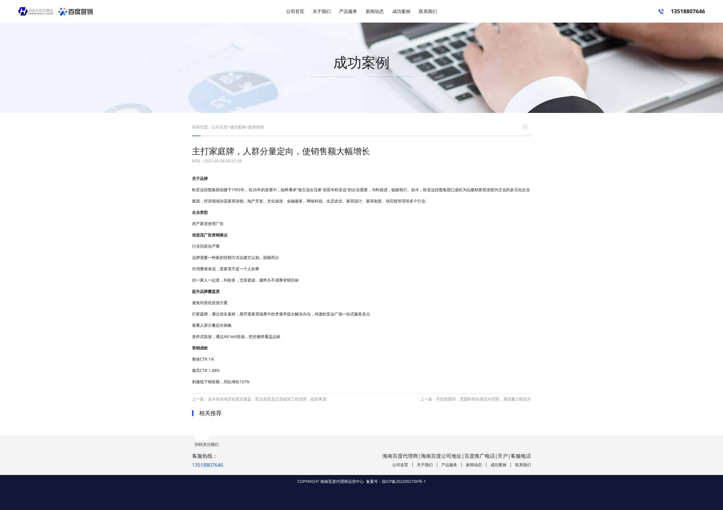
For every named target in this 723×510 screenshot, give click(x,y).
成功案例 (401, 11)
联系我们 (428, 11)
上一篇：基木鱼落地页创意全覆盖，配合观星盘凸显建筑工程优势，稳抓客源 (259, 399)
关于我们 (322, 11)
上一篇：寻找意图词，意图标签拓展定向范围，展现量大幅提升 (475, 399)
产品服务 (348, 11)
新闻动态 (375, 11)
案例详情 (256, 127)
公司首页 (295, 11)
